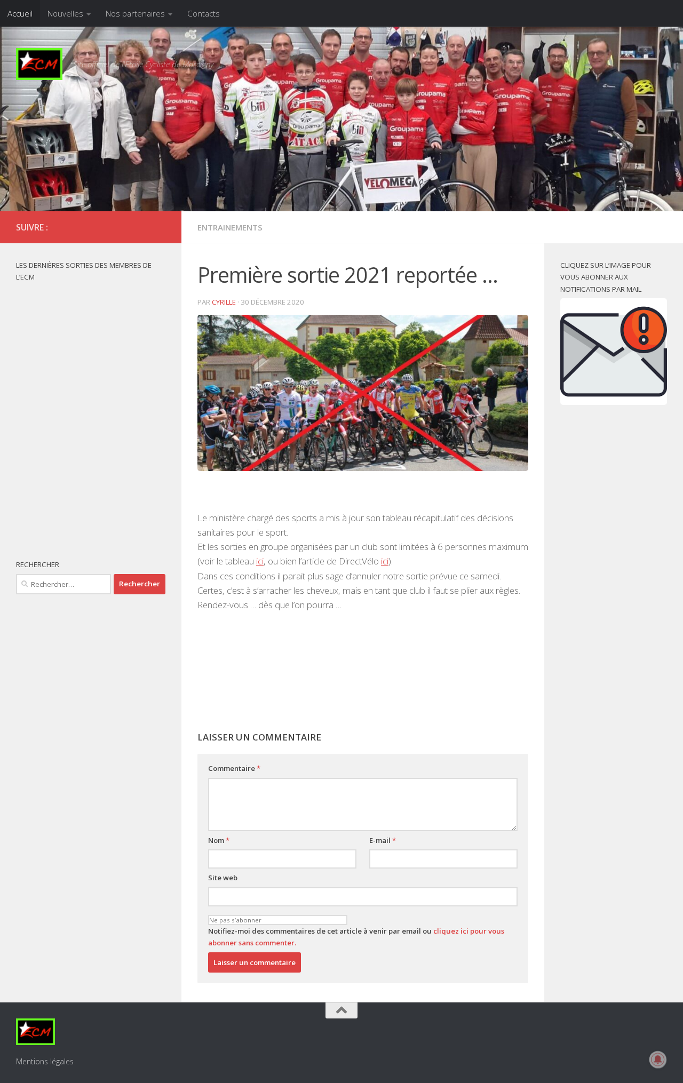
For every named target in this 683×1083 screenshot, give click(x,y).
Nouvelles (65, 13)
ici (260, 561)
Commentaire (234, 768)
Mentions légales (45, 1061)
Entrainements (230, 227)
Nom (218, 840)
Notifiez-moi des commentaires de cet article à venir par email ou (356, 937)
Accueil (20, 13)
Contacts (203, 13)
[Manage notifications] (657, 1059)
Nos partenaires (135, 13)
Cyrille (224, 302)
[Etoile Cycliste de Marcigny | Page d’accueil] (39, 64)
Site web (222, 877)
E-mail (382, 840)
